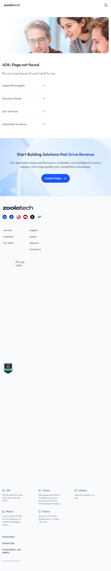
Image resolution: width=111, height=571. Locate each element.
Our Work (8, 242)
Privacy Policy (8, 536)
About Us (34, 242)
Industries (8, 236)
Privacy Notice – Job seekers (11, 551)
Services (7, 230)
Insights (33, 230)
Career (33, 236)
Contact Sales (53, 178)
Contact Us (35, 249)
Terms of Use (8, 543)
